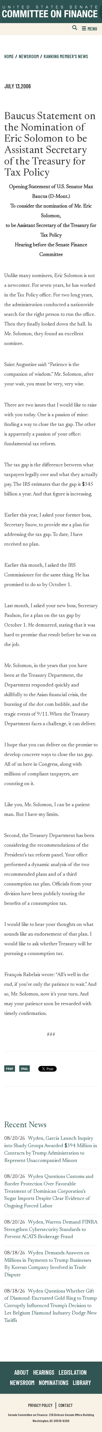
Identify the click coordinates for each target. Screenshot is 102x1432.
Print (9, 1069)
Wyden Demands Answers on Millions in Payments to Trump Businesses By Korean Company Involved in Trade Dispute (47, 1264)
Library (82, 1382)
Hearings (43, 1372)
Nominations (54, 1382)
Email (24, 1069)
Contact (65, 1405)
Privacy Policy (40, 1405)
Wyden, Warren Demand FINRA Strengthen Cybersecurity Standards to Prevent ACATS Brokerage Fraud (50, 1230)
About (21, 1372)
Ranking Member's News (66, 56)
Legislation (73, 1372)
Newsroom (22, 1382)
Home (9, 56)
